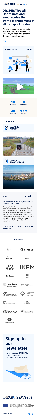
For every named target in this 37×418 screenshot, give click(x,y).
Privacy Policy (7, 414)
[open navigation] (33, 4)
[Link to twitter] (29, 414)
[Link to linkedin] (33, 414)
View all (29, 49)
